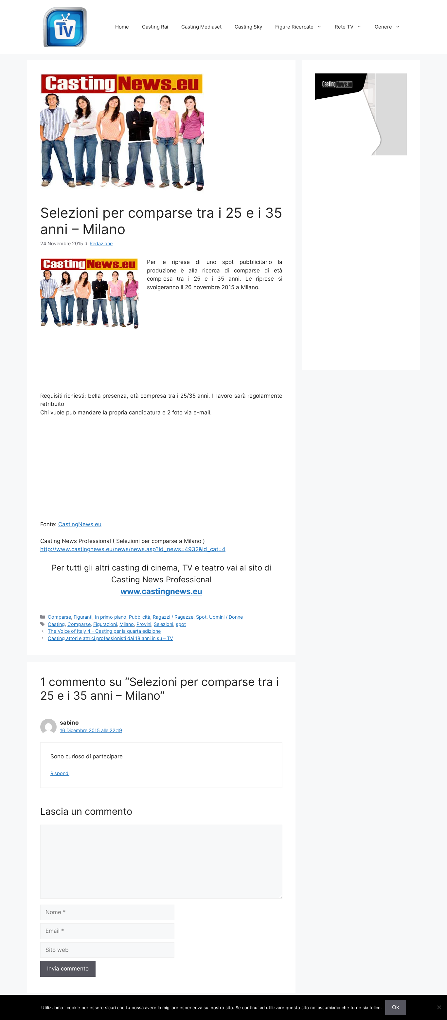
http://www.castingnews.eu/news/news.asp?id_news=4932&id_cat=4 (132, 549)
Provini (143, 624)
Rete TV (344, 27)
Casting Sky (248, 27)
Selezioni (163, 624)
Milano (126, 624)
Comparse (59, 617)
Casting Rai (155, 27)
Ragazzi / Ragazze (173, 617)
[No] (439, 1007)
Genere (383, 27)
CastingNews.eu (79, 524)
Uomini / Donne (226, 617)
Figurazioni (105, 624)
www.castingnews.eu (161, 591)
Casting (56, 624)
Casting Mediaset (201, 27)
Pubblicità (139, 617)
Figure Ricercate (294, 27)
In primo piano (110, 617)
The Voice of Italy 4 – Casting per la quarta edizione (104, 631)
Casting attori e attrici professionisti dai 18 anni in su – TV (110, 638)
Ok (395, 1007)
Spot (201, 617)
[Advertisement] (161, 376)
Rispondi (59, 773)
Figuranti (83, 617)
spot (181, 624)
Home (122, 27)
